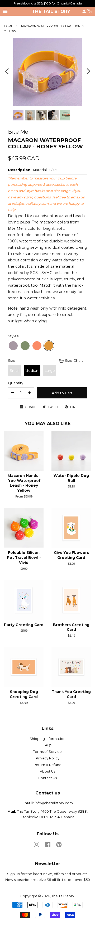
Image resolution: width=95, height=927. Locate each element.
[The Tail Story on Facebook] (48, 846)
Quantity (15, 383)
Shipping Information (47, 739)
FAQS (48, 745)
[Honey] (49, 345)
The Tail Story (51, 11)
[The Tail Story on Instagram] (36, 846)
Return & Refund (47, 765)
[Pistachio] (25, 345)
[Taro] (13, 345)
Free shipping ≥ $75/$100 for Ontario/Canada (47, 3)
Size (11, 360)
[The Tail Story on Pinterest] (59, 846)
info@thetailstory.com (30, 204)
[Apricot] (37, 345)
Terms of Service (47, 752)
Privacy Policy (47, 758)
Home (8, 26)
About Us (47, 771)
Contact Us (47, 778)
